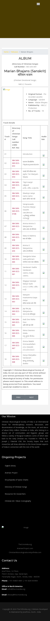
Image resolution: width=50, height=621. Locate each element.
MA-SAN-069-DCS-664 (16, 311)
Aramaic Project (10, 473)
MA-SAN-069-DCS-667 (16, 345)
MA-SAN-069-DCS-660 (16, 259)
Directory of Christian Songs (15, 487)
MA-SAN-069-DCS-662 (16, 285)
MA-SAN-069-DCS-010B (16, 211)
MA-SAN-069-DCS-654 (16, 174)
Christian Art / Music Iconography (17, 501)
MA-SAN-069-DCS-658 (16, 237)
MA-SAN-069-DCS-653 (16, 163)
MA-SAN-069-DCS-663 (16, 299)
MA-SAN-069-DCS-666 (16, 333)
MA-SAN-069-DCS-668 (16, 359)
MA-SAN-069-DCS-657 (16, 226)
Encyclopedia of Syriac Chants (16, 480)
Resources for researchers (15, 494)
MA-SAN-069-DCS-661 (16, 271)
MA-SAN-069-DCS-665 (16, 322)
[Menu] (38, 4)
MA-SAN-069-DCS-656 (16, 196)
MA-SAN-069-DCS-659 (16, 248)
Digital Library (10, 466)
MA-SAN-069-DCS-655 (16, 185)
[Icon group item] (4, 600)
